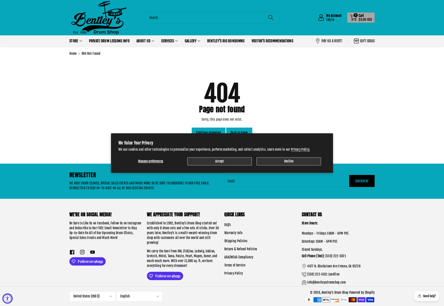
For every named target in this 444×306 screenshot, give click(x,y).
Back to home (239, 133)
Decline (288, 161)
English (125, 296)
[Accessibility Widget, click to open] (7, 298)
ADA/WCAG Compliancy (238, 257)
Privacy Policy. (300, 149)
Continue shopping (208, 133)
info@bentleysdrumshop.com (326, 282)
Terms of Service (235, 265)
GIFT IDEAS (367, 41)
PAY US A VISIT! (331, 41)
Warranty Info (233, 233)
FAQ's (227, 225)
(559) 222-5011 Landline (323, 274)
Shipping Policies (235, 241)
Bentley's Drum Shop (335, 292)
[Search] (271, 17)
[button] (361, 17)
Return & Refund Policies (240, 249)
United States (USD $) (86, 296)
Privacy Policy (233, 273)
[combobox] (212, 17)
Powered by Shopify (362, 292)
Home (73, 53)
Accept (219, 161)
